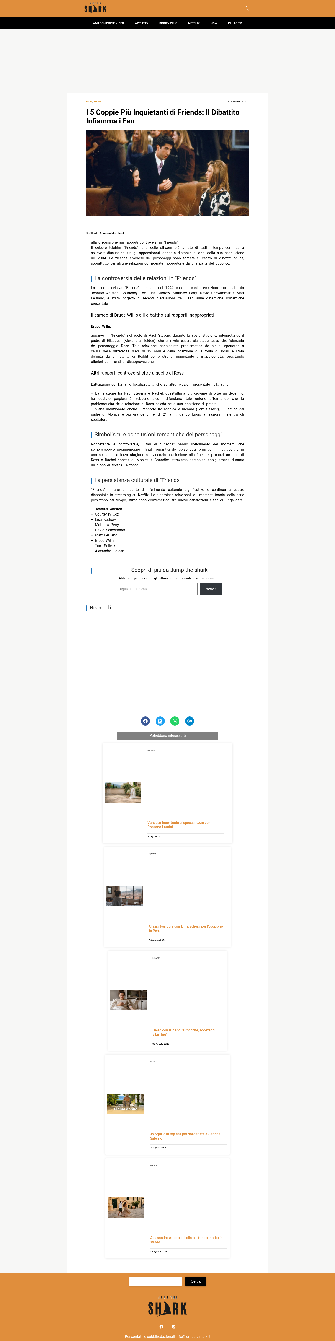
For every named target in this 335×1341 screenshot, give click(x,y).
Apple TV (141, 23)
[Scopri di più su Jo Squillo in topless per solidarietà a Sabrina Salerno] (125, 1104)
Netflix (194, 23)
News (98, 101)
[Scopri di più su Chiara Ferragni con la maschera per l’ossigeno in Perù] (124, 897)
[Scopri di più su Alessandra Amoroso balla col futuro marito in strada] (126, 1208)
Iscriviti (211, 589)
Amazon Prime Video (108, 23)
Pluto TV (235, 23)
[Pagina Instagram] (173, 1328)
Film (89, 101)
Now (214, 23)
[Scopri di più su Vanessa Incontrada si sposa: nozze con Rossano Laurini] (123, 793)
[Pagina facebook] (162, 1328)
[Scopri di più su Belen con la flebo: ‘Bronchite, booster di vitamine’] (128, 1001)
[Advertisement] (167, 61)
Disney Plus (168, 23)
